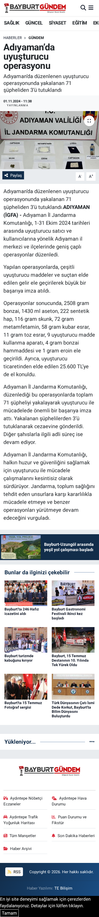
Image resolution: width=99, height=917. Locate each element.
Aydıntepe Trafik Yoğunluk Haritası (20, 820)
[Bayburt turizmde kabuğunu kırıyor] (25, 639)
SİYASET (57, 23)
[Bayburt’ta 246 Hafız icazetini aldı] (25, 592)
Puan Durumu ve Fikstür (69, 820)
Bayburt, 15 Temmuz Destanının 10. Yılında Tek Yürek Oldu (70, 660)
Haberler (12, 38)
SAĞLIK (11, 23)
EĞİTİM (79, 23)
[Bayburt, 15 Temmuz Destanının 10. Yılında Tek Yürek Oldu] (73, 639)
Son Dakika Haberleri (76, 835)
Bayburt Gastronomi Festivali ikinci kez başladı (69, 613)
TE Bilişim (63, 888)
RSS (16, 872)
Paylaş (16, 175)
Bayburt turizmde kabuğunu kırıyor (19, 658)
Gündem (36, 38)
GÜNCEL (34, 23)
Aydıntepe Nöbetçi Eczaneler (23, 801)
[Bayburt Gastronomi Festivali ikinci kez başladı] (73, 592)
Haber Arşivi (21, 848)
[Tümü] (92, 741)
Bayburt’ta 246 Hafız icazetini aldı (21, 611)
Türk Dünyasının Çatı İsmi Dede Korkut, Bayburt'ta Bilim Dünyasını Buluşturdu (73, 709)
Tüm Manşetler (23, 835)
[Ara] (83, 8)
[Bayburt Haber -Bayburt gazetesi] (35, 8)
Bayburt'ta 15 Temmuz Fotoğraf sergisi (23, 705)
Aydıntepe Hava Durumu (69, 801)
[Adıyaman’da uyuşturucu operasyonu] (49, 140)
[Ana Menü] (90, 8)
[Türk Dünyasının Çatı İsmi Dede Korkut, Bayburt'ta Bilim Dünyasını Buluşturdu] (73, 686)
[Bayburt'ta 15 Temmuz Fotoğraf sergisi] (25, 686)
